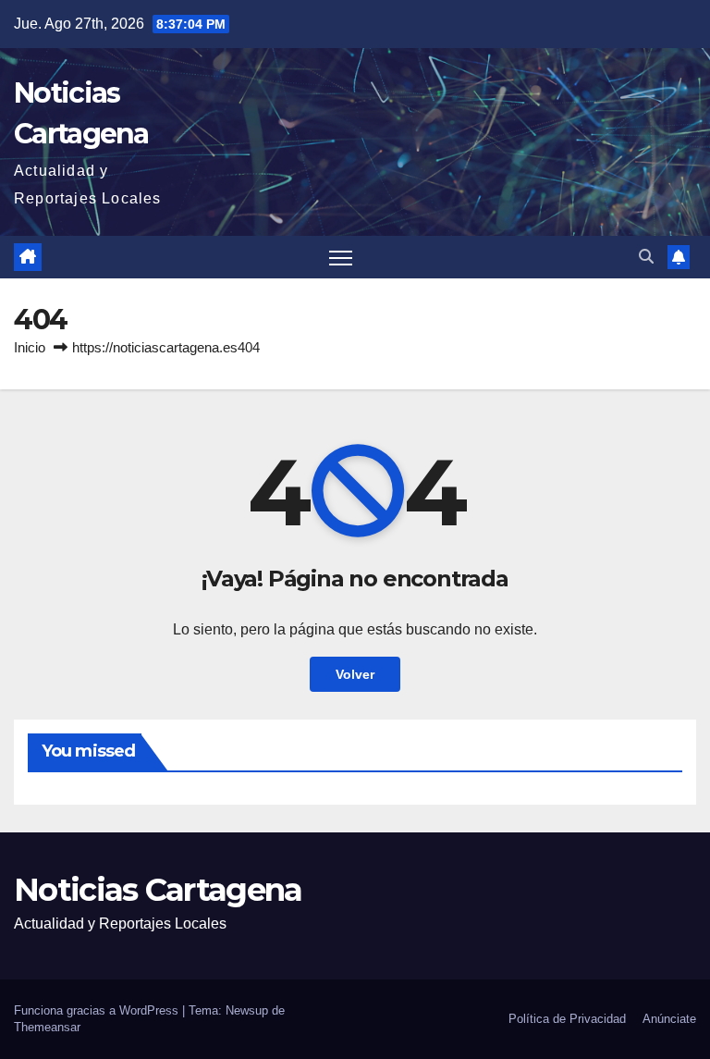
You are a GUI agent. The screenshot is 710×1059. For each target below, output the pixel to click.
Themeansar (47, 1027)
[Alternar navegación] (340, 257)
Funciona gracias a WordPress (98, 1010)
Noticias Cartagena (157, 889)
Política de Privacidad (567, 1019)
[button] (646, 257)
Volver (355, 674)
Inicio (29, 347)
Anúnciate (669, 1019)
